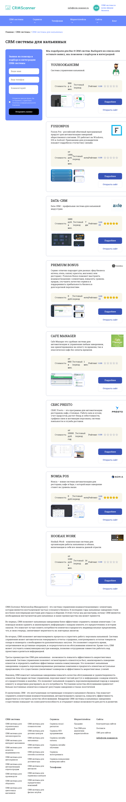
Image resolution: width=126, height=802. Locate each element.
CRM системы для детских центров (36, 732)
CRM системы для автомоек (36, 767)
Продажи (78, 724)
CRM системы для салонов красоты (13, 734)
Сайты (98, 19)
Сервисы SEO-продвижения (56, 732)
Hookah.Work (63, 536)
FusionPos (60, 126)
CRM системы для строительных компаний (13, 726)
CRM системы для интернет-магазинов (15, 741)
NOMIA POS (60, 476)
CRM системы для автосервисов (13, 758)
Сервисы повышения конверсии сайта (59, 760)
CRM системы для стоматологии (36, 725)
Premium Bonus (65, 265)
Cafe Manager (63, 336)
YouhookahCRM (65, 65)
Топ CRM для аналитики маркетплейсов (81, 731)
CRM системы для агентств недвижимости (13, 750)
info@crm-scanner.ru (78, 8)
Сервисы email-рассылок (57, 725)
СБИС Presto (61, 405)
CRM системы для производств (13, 775)
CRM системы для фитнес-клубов (36, 791)
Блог (114, 21)
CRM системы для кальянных (36, 739)
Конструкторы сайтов (106, 724)
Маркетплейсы (78, 19)
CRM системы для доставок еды (36, 760)
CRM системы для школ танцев (36, 746)
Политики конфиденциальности (24, 103)
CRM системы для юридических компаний (36, 782)
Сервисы (37, 19)
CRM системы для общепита (13, 782)
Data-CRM (59, 201)
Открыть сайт (110, 110)
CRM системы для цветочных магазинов (13, 790)
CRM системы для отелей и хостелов (36, 753)
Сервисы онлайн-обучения (58, 746)
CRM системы (16, 19)
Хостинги (100, 728)
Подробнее (110, 101)
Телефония (57, 21)
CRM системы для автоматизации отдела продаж (13, 767)
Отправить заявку (23, 112)
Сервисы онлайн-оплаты (58, 739)
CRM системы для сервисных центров (37, 774)
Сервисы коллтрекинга (56, 753)
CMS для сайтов (103, 732)
